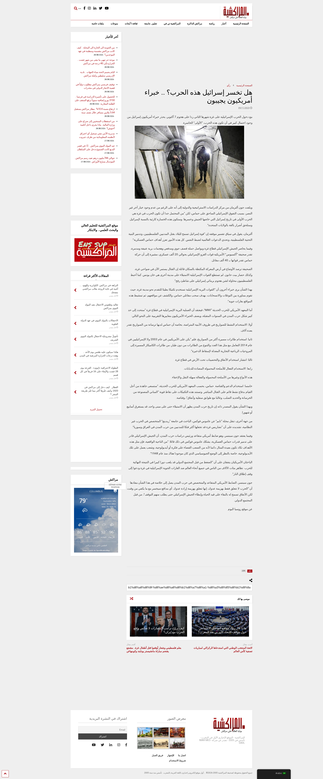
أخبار (224, 23)
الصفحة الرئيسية (241, 23)
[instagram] (89, 8)
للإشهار (170, 755)
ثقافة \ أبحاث (131, 23)
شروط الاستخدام (177, 760)
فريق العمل (157, 755)
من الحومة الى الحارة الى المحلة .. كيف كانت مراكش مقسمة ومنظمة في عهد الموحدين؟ (96, 51)
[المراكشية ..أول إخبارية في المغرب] (234, 17)
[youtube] (107, 8)
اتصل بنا (182, 755)
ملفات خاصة (98, 23)
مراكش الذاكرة (194, 23)
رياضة (212, 23)
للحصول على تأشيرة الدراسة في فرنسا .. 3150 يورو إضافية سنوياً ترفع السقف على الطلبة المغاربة (95, 100)
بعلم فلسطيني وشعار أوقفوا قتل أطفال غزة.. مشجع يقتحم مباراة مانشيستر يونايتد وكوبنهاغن (154, 649)
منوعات (114, 23)
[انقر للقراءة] (220, 621)
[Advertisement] (189, 55)
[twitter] (100, 8)
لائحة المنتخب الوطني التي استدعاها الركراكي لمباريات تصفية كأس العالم (223, 649)
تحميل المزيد (96, 409)
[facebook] (84, 8)
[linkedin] (94, 8)
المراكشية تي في (172, 23)
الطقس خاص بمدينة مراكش (96, 545)
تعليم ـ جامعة (150, 23)
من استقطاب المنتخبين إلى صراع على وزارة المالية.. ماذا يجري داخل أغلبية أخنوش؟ (96, 125)
